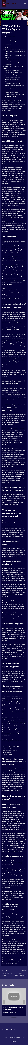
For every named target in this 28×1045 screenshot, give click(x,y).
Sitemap (14, 1041)
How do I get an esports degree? (11, 87)
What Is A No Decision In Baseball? (20, 973)
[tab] (12, 1017)
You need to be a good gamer (12, 70)
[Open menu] (25, 3)
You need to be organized (11, 74)
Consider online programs (11, 92)
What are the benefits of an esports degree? (13, 49)
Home (5, 1037)
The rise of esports (9, 47)
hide (17, 41)
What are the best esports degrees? (11, 75)
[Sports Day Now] (9, 3)
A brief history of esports (11, 46)
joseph (5, 36)
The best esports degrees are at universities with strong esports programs (12, 79)
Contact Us (12, 1037)
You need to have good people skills (13, 72)
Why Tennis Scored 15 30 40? (7, 973)
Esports (4, 22)
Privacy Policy (20, 1037)
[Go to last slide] (4, 1002)
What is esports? (7, 44)
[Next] (24, 1002)
